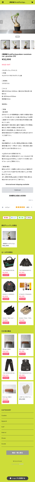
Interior (3, 432)
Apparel (4, 421)
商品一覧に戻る (17, 453)
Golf (2, 427)
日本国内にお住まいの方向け (17, 195)
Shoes (3, 438)
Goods (3, 444)
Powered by (15, 464)
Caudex (4, 415)
